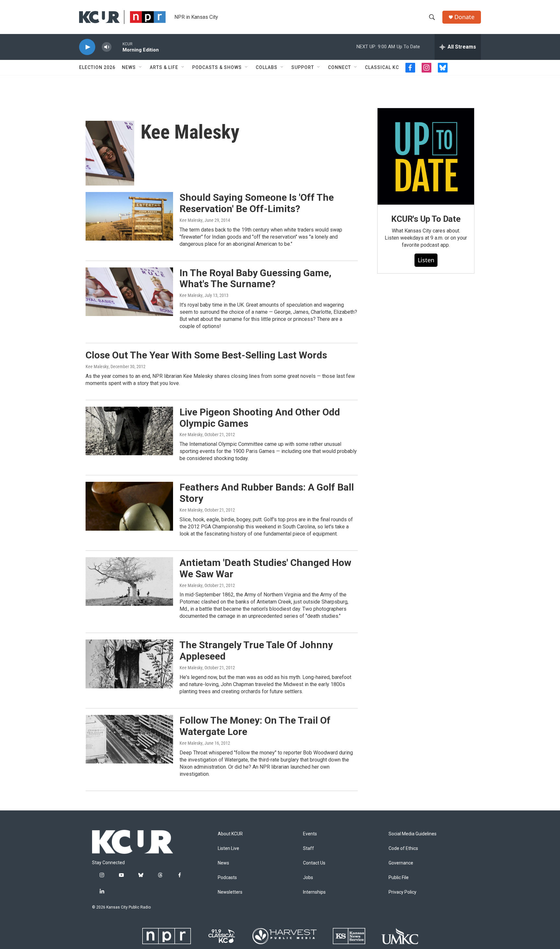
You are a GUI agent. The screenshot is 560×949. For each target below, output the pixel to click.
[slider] (117, 46)
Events (310, 833)
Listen (426, 260)
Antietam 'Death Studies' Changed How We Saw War (265, 568)
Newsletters (230, 892)
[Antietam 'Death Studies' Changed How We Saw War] (129, 581)
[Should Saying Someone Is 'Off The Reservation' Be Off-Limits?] (129, 216)
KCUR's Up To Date (426, 219)
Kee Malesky (191, 220)
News (129, 67)
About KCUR (230, 833)
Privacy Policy (402, 892)
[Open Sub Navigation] (140, 67)
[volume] (106, 47)
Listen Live (228, 848)
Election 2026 (97, 67)
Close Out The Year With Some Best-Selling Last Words (206, 355)
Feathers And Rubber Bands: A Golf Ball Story (267, 492)
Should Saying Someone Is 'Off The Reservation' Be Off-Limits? (257, 203)
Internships (314, 892)
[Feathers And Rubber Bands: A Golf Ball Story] (129, 506)
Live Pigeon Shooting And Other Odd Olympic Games (260, 417)
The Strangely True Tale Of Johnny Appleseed (256, 650)
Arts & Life (164, 67)
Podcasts (227, 877)
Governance (401, 863)
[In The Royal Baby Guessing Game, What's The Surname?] (129, 291)
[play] (87, 47)
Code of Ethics (403, 848)
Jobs (308, 877)
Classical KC (382, 67)
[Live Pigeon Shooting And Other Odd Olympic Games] (129, 431)
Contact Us (314, 863)
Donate (464, 17)
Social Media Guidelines (413, 833)
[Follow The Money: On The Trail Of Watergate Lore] (129, 739)
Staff (308, 848)
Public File (399, 877)
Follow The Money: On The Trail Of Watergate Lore (255, 726)
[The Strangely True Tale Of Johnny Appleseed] (129, 663)
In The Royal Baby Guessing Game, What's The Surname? (256, 278)
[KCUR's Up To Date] (426, 156)
